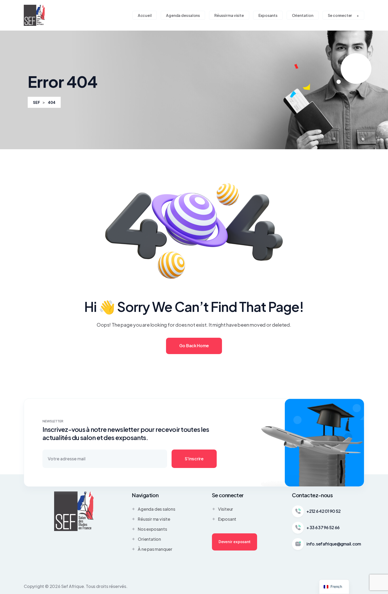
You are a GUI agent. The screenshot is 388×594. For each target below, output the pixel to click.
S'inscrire (194, 458)
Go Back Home (194, 345)
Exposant (227, 519)
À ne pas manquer (155, 549)
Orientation (149, 539)
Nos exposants (152, 529)
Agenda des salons (156, 509)
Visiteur (225, 509)
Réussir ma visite (154, 519)
